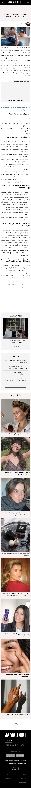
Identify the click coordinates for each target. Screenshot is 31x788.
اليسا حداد (23, 23)
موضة (24, 760)
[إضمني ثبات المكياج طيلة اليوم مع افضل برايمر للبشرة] (15, 656)
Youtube (15, 746)
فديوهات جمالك (9, 760)
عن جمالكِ (9, 774)
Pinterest (15, 744)
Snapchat (8, 746)
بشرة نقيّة (22, 287)
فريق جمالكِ (23, 778)
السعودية (16, 760)
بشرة (12, 19)
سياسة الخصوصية (22, 782)
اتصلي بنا (24, 774)
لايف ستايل (20, 763)
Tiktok (22, 746)
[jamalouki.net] (15, 2)
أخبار (25, 763)
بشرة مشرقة (12, 284)
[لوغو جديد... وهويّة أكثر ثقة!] (15, 90)
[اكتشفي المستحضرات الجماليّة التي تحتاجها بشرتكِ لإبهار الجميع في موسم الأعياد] (15, 575)
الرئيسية (19, 19)
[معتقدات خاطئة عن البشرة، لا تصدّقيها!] (15, 415)
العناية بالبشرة (20, 281)
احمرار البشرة (10, 281)
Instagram (8, 744)
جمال (16, 19)
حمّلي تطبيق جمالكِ (15, 751)
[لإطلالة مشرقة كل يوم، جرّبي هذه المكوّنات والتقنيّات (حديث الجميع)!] (15, 494)
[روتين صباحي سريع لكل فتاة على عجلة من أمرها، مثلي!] (15, 615)
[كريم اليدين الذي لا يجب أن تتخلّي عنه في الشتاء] (15, 696)
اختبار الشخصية (13, 763)
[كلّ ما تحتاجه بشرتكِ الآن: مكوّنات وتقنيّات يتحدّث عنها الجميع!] (15, 454)
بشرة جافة (21, 284)
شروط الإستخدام (8, 778)
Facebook (23, 744)
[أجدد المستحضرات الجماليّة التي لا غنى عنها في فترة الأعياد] (15, 535)
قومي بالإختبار (15, 346)
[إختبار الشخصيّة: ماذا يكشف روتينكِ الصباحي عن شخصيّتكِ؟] (15, 328)
